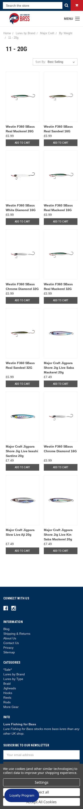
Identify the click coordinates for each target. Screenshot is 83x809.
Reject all (41, 792)
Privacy (8, 647)
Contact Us (11, 643)
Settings (41, 782)
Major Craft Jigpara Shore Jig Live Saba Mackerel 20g (59, 367)
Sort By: (40, 61)
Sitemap (9, 652)
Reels (7, 697)
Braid (7, 683)
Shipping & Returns (16, 633)
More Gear (11, 707)
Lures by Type (13, 679)
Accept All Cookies (41, 801)
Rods (7, 702)
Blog (6, 629)
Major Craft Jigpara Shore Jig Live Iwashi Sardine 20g (22, 451)
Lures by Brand (14, 674)
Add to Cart (22, 142)
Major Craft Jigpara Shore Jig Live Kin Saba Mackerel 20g (58, 534)
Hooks (7, 693)
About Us (9, 638)
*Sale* (7, 669)
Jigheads (9, 688)
